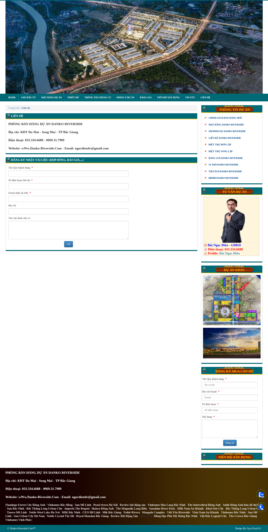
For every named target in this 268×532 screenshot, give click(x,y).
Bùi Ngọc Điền (229, 253)
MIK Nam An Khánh (190, 508)
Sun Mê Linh (83, 504)
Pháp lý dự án (125, 97)
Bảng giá (146, 97)
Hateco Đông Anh (103, 508)
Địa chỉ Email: (210, 391)
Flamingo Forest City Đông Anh (25, 504)
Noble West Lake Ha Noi (44, 512)
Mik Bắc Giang (111, 512)
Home (12, 97)
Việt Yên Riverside (178, 512)
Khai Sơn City (215, 508)
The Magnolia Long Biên (131, 508)
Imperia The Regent (77, 508)
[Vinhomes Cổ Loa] (232, 300)
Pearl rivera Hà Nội (105, 504)
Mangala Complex (153, 512)
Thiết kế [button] (73, 97)
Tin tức (190, 97)
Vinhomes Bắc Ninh (233, 512)
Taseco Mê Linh (17, 512)
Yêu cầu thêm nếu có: (19, 218)
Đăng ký (230, 442)
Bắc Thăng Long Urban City (44, 508)
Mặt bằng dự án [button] (51, 97)
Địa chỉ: (12, 205)
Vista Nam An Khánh (205, 512)
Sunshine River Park (162, 508)
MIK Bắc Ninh (71, 512)
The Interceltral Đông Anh (204, 504)
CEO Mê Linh (91, 512)
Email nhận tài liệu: (19, 193)
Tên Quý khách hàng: (20, 167)
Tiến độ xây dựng (168, 97)
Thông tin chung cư (97, 97)
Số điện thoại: (210, 404)
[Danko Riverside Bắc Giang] (134, 47)
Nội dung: (208, 416)
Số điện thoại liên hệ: (20, 180)
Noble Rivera (131, 512)
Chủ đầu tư (28, 97)
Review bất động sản (132, 504)
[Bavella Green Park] (232, 343)
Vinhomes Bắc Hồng (60, 504)
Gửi (69, 244)
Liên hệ (205, 97)
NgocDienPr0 (254, 528)
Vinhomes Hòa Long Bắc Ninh (166, 504)
